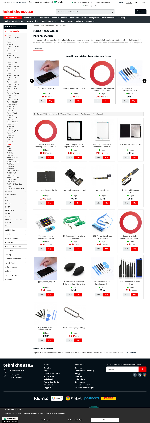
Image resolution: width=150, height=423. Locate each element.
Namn (63, 114)
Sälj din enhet (49, 379)
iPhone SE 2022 (12, 100)
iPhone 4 (10, 142)
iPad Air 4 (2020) (12, 157)
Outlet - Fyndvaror (75, 21)
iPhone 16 (10, 53)
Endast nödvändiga (75, 420)
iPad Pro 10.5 (11, 179)
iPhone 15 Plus (12, 62)
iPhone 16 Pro (11, 49)
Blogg (77, 374)
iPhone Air (10, 44)
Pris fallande (85, 114)
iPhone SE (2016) (13, 131)
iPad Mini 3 (10, 164)
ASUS (7, 216)
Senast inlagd (97, 114)
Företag (143, 2)
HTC (7, 200)
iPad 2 (9, 144)
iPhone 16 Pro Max (13, 46)
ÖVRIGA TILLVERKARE (13, 219)
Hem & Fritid (32, 21)
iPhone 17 (10, 42)
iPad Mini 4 (10, 166)
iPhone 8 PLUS (12, 113)
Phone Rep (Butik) (51, 382)
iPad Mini (10, 160)
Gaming (121, 18)
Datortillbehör (107, 18)
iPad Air (9, 151)
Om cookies (80, 382)
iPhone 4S (10, 140)
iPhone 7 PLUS (12, 117)
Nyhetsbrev (80, 379)
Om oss (78, 368)
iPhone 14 (10, 73)
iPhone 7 (10, 120)
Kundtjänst (48, 368)
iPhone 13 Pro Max (13, 75)
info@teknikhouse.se (18, 2)
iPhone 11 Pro (11, 95)
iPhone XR (10, 108)
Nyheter (78, 376)
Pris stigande (73, 114)
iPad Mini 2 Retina (13, 162)
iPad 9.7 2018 (11, 175)
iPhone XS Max (12, 104)
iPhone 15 (10, 64)
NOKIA (7, 207)
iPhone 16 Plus (12, 51)
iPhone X (10, 111)
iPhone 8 (10, 115)
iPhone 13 (10, 80)
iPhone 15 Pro (11, 60)
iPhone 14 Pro (11, 69)
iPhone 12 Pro (11, 86)
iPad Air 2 (10, 153)
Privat (137, 2)
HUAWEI (8, 204)
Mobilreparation (49, 21)
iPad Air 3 (10, 155)
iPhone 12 (10, 91)
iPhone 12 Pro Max (13, 84)
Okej (105, 420)
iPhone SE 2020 (12, 102)
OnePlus (8, 213)
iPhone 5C (10, 135)
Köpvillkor (48, 371)
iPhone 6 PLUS (12, 126)
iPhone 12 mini (12, 89)
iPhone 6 (10, 128)
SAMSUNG (9, 191)
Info (42, 101)
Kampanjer (90, 21)
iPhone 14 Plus (12, 71)
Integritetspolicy (82, 385)
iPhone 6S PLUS (12, 122)
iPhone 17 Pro (11, 40)
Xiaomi (7, 226)
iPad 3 (9, 146)
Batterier (44, 18)
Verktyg (61, 21)
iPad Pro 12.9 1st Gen (14, 184)
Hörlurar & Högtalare (90, 18)
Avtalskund (48, 385)
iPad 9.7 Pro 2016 (13, 171)
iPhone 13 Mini (12, 82)
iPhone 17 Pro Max (13, 37)
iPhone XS (10, 106)
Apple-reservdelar (130, 353)
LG (6, 197)
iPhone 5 (10, 137)
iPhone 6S (10, 124)
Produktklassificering (84, 371)
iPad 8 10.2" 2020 (13, 177)
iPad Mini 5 (10, 168)
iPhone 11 (10, 97)
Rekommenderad (52, 114)
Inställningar (45, 420)
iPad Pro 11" (11, 182)
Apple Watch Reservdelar (15, 188)
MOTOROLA (9, 210)
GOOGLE (8, 223)
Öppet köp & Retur (52, 374)
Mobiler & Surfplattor (14, 21)
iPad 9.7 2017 (11, 173)
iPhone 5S (10, 133)
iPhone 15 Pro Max (13, 57)
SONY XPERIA (10, 194)
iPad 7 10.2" (11, 186)
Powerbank (74, 18)
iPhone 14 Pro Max (13, 66)
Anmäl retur (49, 376)
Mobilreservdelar (12, 18)
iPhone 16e (10, 55)
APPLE (8, 35)
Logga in (121, 2)
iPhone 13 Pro (11, 78)
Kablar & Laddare (59, 18)
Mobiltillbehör (29, 18)
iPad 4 (9, 148)
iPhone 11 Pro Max (13, 93)
